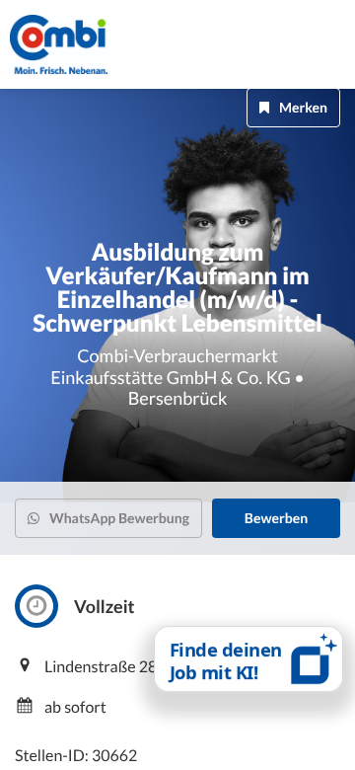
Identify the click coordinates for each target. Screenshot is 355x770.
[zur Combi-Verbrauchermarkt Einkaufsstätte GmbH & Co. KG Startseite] (79, 44)
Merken (303, 107)
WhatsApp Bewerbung (119, 517)
